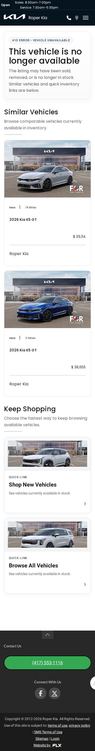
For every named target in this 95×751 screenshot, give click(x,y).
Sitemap (41, 739)
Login (55, 739)
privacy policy (79, 725)
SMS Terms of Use (48, 732)
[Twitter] (54, 693)
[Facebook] (40, 693)
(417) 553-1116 (47, 662)
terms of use (57, 725)
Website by (42, 745)
